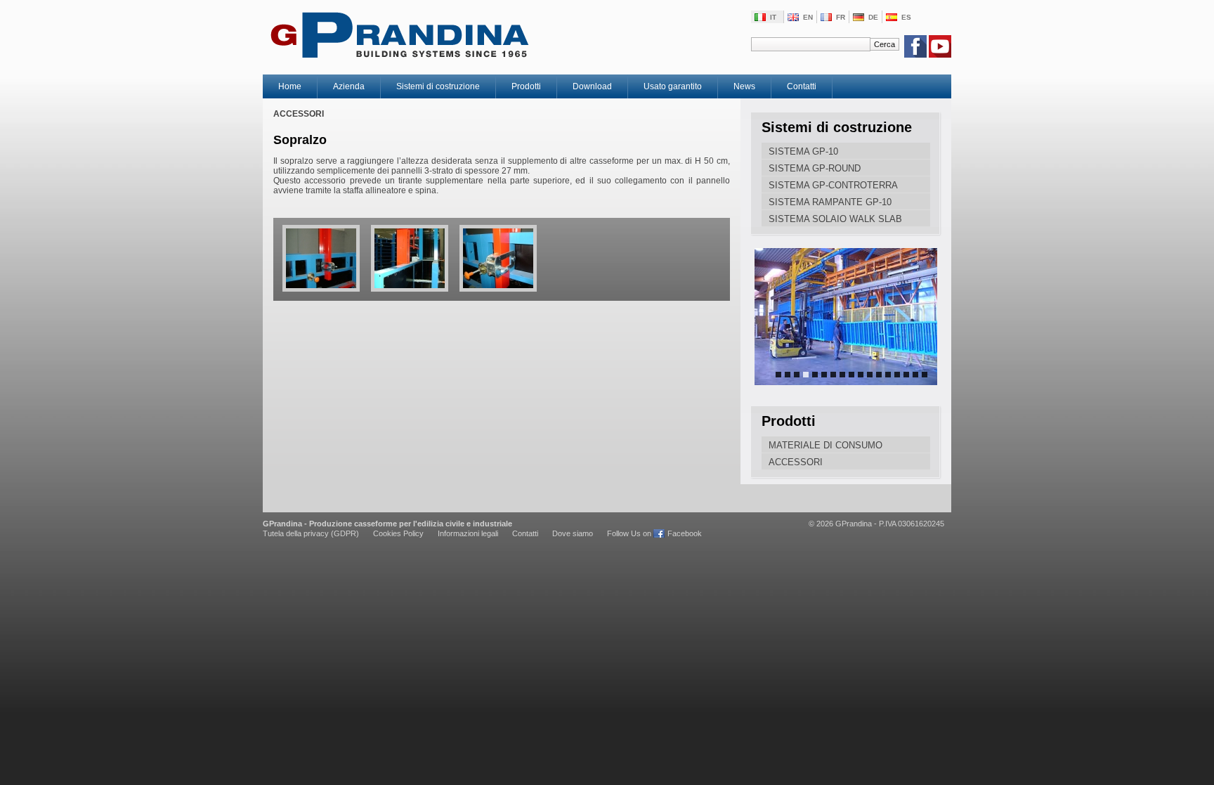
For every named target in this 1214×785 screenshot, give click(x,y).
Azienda (349, 86)
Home (289, 86)
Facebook (684, 533)
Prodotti (526, 86)
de (873, 17)
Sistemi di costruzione (438, 86)
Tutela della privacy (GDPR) (311, 533)
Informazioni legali (468, 533)
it (773, 17)
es (906, 17)
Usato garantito (673, 86)
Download (592, 86)
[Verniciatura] (846, 316)
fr (840, 17)
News (744, 86)
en (808, 17)
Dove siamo (572, 533)
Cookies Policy (398, 533)
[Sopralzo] (316, 296)
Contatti (801, 86)
